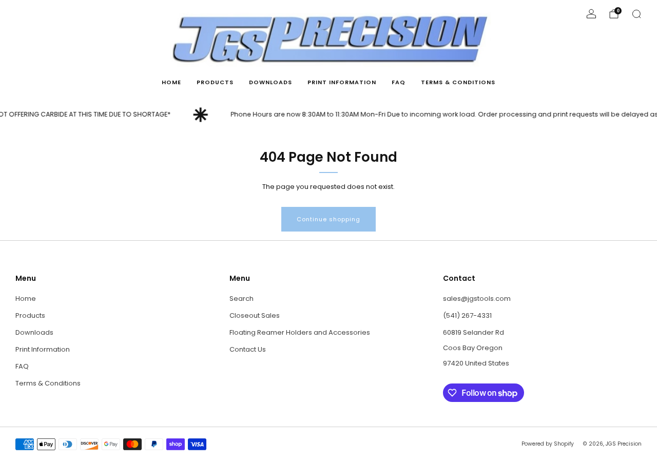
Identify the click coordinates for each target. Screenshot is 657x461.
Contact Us (247, 349)
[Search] (636, 14)
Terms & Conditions (458, 82)
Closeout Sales (254, 315)
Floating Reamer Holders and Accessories (299, 332)
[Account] (591, 14)
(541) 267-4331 (467, 315)
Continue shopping (328, 219)
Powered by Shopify (547, 444)
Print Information (341, 82)
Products (215, 82)
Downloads (270, 82)
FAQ (398, 82)
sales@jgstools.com (477, 298)
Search (241, 298)
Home (171, 82)
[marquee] (328, 114)
